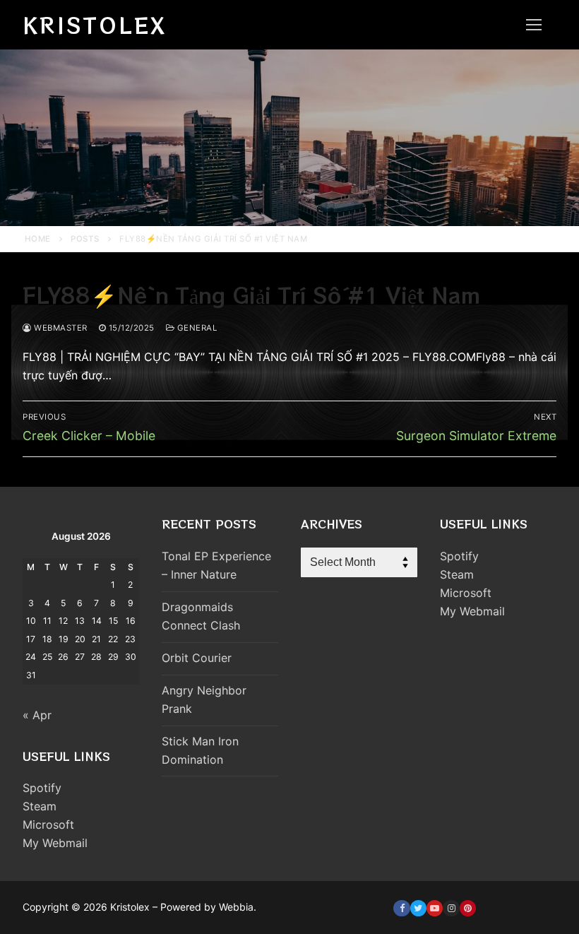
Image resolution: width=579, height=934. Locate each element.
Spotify (42, 788)
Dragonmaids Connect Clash (201, 616)
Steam (39, 806)
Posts (85, 239)
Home (38, 239)
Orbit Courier (197, 658)
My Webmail (55, 843)
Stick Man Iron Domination (200, 750)
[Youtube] (434, 908)
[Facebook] (401, 908)
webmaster (60, 328)
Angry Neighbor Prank (204, 699)
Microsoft (48, 824)
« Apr (37, 715)
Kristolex (95, 24)
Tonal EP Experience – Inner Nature (216, 565)
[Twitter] (418, 908)
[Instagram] (451, 908)
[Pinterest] (468, 908)
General (195, 328)
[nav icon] (533, 25)
